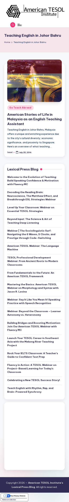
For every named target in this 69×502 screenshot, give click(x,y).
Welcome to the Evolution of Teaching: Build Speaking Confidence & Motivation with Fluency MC (33, 180)
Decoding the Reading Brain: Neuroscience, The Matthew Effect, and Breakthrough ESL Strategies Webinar (32, 196)
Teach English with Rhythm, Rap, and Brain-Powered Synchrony (30, 389)
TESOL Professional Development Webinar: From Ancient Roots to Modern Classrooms (32, 261)
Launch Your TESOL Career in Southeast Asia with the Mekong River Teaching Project (33, 341)
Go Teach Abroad (20, 107)
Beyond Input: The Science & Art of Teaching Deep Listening (29, 220)
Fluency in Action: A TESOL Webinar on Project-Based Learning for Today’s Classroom (31, 368)
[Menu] (19, 25)
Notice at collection (9, 500)
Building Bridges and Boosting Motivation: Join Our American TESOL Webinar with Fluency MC (34, 326)
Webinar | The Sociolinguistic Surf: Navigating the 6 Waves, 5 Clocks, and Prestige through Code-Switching (31, 234)
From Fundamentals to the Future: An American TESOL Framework (30, 274)
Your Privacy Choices (17, 496)
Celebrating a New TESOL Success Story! (33, 380)
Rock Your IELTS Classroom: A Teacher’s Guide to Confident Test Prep (32, 355)
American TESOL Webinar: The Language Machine (33, 247)
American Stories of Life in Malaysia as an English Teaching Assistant (34, 119)
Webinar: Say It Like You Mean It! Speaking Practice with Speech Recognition (33, 301)
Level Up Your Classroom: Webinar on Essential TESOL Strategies (30, 209)
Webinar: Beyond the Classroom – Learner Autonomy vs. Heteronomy (34, 313)
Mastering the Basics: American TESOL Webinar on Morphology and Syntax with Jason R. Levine (33, 288)
